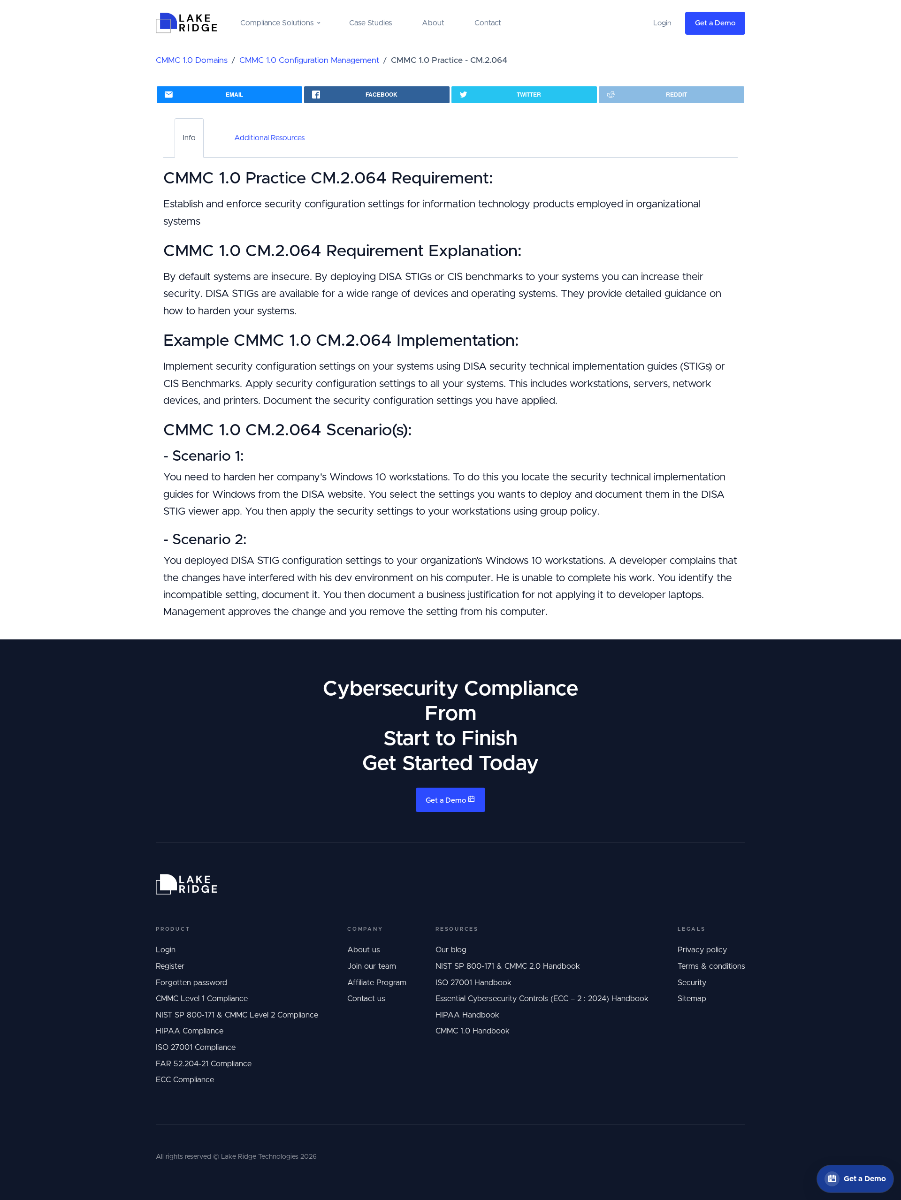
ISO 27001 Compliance (196, 1047)
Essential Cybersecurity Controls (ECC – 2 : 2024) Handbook (542, 999)
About (433, 23)
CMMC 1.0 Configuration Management (309, 60)
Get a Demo (715, 23)
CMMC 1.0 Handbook (472, 1031)
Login (166, 950)
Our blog (450, 950)
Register (170, 966)
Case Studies (370, 23)
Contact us (366, 999)
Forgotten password (191, 983)
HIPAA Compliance (189, 1031)
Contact (487, 23)
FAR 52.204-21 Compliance (204, 1064)
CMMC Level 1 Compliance (202, 999)
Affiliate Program (376, 983)
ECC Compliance (185, 1080)
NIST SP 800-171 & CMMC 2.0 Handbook (507, 966)
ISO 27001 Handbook (473, 983)
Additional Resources (269, 138)
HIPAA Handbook (467, 1015)
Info (189, 138)
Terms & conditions (711, 966)
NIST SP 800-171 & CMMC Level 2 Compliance (237, 1015)
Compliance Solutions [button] (276, 23)
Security (692, 983)
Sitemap (692, 999)
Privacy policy (702, 950)
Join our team (371, 966)
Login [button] (662, 23)
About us (363, 950)
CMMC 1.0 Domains (192, 60)
